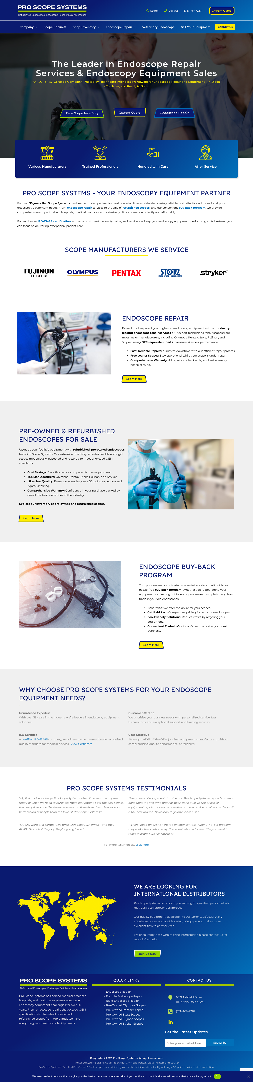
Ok (217, 1076)
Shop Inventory (84, 27)
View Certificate (81, 744)
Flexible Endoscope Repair (124, 996)
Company (27, 27)
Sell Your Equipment (195, 27)
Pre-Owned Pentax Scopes (124, 1010)
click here (142, 844)
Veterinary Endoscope (158, 27)
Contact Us (225, 27)
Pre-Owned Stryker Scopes (124, 1023)
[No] (248, 1076)
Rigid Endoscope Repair (122, 1000)
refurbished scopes (136, 207)
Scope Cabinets (55, 27)
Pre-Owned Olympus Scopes (126, 1005)
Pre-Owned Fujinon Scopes (125, 1019)
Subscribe (220, 1042)
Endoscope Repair (119, 27)
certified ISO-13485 (35, 739)
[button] (28, 27)
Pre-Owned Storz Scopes (123, 1014)
